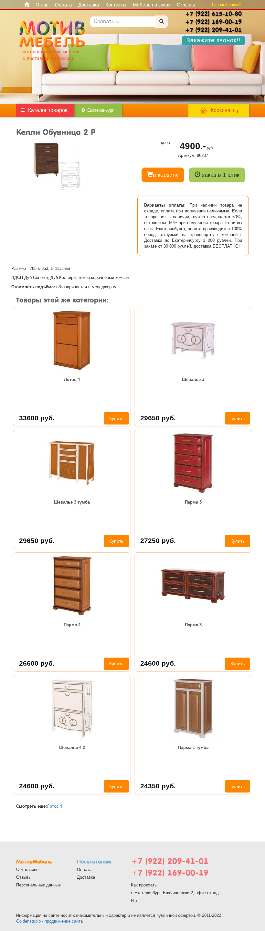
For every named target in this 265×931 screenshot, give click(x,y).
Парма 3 (193, 624)
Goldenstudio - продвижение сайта (49, 921)
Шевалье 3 (193, 379)
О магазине (27, 869)
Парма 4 (72, 624)
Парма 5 (193, 502)
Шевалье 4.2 (72, 747)
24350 (158, 786)
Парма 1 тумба (193, 747)
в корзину (166, 175)
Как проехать (144, 885)
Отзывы (186, 4)
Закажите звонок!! (213, 40)
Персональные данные (38, 885)
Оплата (63, 4)
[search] (161, 21)
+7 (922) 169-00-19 (169, 872)
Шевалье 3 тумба (72, 502)
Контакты (115, 4)
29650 (158, 418)
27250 (158, 540)
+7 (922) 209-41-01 (169, 861)
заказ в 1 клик (219, 175)
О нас (42, 4)
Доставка (88, 4)
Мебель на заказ (151, 4)
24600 (158, 663)
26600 (37, 663)
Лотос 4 (72, 379)
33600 (37, 418)
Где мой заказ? (226, 4)
